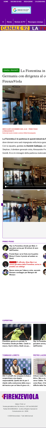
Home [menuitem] (9, 22)
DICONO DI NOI (16, 1)
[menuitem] (3, 22)
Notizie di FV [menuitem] (20, 22)
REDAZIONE (28, 1)
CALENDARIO (40, 1)
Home (6, 1)
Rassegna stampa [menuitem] (35, 22)
